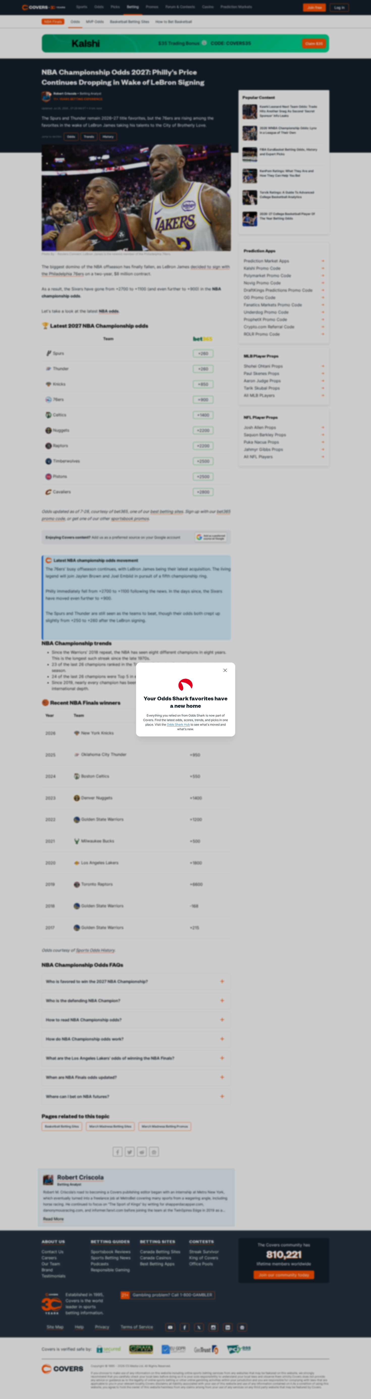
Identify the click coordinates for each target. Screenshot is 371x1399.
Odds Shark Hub (178, 724)
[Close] (225, 671)
